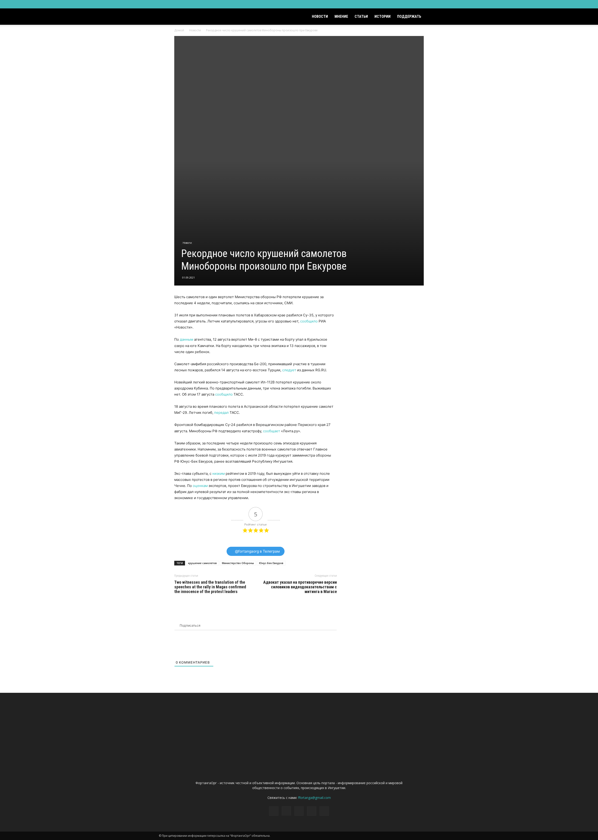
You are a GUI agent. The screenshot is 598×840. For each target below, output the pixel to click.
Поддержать (409, 16)
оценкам (201, 485)
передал (222, 412)
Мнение (341, 16)
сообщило (309, 321)
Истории (382, 16)
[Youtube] (435, 4)
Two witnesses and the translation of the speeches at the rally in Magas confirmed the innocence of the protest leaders (210, 587)
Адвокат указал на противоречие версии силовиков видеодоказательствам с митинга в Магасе (300, 587)
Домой (179, 30)
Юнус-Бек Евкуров (271, 563)
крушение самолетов (202, 563)
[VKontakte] (427, 4)
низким (218, 473)
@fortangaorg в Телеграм (257, 551)
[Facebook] (404, 4)
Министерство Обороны (238, 563)
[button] (433, 17)
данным (186, 339)
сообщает (271, 431)
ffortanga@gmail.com (314, 797)
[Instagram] (412, 4)
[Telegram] (420, 4)
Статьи (361, 16)
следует (289, 370)
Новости (320, 16)
